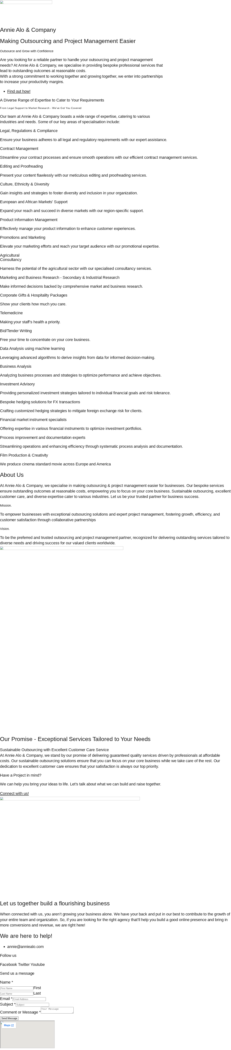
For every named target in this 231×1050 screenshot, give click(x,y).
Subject (8, 1004)
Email (6, 998)
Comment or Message (20, 1012)
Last (37, 993)
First (37, 988)
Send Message (9, 1018)
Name (6, 982)
